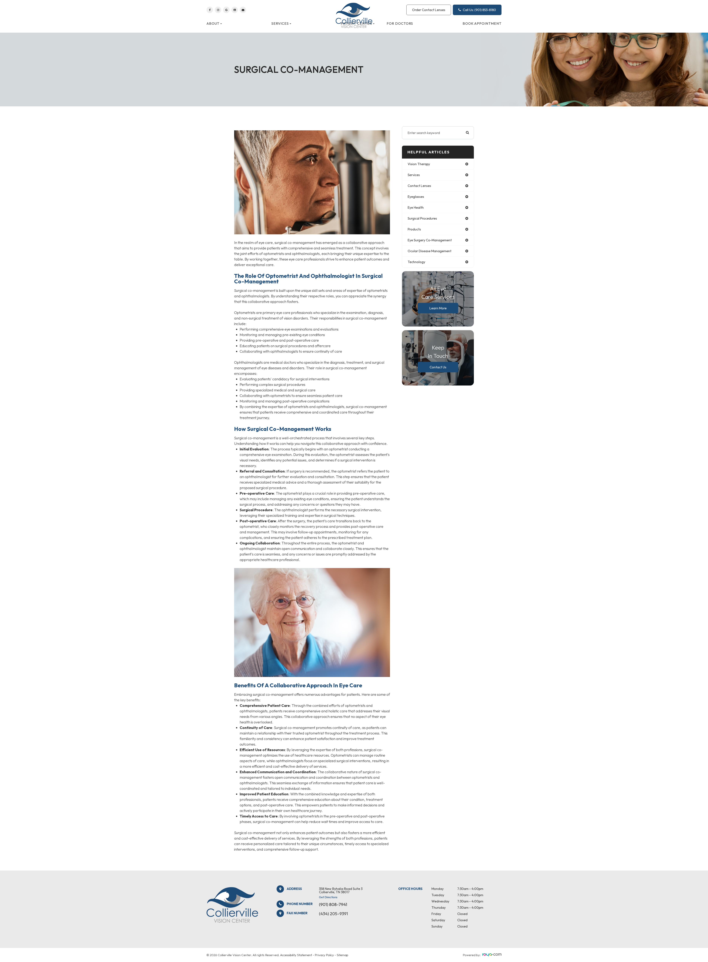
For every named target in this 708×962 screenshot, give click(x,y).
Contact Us (438, 367)
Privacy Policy (324, 955)
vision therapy (419, 164)
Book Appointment (482, 23)
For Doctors (400, 23)
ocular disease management (429, 251)
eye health (416, 207)
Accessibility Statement (296, 955)
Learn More (438, 308)
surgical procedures (422, 218)
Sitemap (342, 955)
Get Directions (328, 897)
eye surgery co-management (430, 240)
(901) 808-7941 (333, 904)
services (414, 175)
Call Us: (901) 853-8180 (479, 10)
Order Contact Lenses (428, 10)
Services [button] (280, 23)
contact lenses (419, 186)
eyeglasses (416, 197)
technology (416, 262)
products (414, 229)
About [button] (212, 23)
